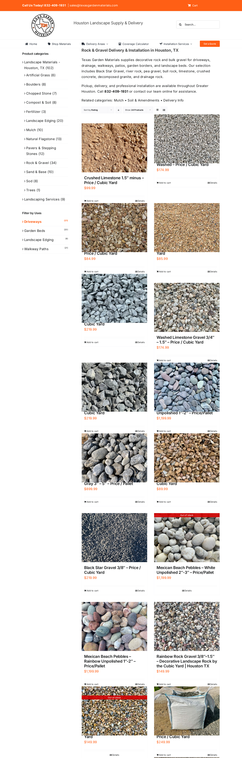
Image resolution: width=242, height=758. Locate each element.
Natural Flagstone (40, 139)
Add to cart (92, 200)
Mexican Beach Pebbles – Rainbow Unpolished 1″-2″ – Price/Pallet (110, 661)
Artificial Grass (38, 75)
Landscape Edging (41, 121)
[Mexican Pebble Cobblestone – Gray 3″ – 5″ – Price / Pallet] (114, 457)
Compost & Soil (38, 102)
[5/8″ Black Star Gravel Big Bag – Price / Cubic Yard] (187, 711)
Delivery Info (173, 100)
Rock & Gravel (37, 163)
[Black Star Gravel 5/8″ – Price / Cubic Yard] (114, 298)
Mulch (119, 100)
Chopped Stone (38, 93)
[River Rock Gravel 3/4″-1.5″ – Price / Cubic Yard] (114, 227)
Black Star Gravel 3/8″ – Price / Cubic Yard (112, 570)
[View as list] (164, 110)
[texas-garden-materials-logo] (43, 16)
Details (141, 200)
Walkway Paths (36, 249)
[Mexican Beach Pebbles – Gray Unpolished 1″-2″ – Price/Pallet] (187, 387)
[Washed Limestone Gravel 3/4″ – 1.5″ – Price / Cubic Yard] (187, 307)
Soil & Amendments (143, 100)
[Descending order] (118, 110)
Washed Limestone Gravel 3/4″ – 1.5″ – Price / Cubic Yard (185, 340)
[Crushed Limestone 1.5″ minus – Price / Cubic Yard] (114, 148)
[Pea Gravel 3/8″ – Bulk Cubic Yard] (187, 227)
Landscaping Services (42, 199)
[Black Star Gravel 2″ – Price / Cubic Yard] (114, 387)
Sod (29, 181)
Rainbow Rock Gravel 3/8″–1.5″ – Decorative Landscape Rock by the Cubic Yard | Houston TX (187, 661)
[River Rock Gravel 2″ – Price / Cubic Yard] (187, 457)
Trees (31, 190)
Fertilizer (33, 112)
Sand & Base (36, 172)
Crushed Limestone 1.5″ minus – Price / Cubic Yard (114, 180)
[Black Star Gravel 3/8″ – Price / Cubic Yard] (114, 537)
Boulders (33, 84)
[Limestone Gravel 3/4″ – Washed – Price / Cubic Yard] (187, 138)
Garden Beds (34, 231)
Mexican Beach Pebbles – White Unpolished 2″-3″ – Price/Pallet (186, 570)
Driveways (33, 222)
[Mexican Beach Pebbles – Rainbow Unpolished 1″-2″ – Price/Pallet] (114, 626)
